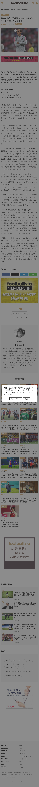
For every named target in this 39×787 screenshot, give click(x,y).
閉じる (26, 399)
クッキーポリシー (15, 399)
